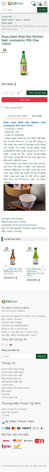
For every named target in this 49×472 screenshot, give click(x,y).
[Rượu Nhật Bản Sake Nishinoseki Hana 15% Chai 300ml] (13, 256)
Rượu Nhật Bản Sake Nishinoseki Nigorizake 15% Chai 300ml (36, 272)
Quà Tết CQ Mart (10, 412)
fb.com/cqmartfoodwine (24, 225)
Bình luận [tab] (37, 116)
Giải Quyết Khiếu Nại (12, 381)
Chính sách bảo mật (12, 375)
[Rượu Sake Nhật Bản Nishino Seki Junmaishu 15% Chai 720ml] (24, 63)
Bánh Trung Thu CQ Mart (14, 409)
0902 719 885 (19, 222)
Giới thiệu (6, 391)
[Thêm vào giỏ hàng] (17, 264)
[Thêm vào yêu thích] (8, 264)
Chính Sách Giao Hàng (13, 369)
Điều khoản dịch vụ (11, 378)
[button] (43, 266)
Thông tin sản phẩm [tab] (17, 116)
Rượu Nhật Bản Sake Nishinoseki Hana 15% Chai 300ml (13, 271)
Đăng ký (42, 356)
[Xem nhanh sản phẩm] (13, 264)
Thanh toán (7, 384)
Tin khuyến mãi (9, 397)
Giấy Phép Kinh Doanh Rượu (16, 388)
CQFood (5, 415)
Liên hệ (5, 394)
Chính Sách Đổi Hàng (12, 372)
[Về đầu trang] (42, 456)
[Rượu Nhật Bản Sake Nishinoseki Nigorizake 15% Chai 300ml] (36, 256)
